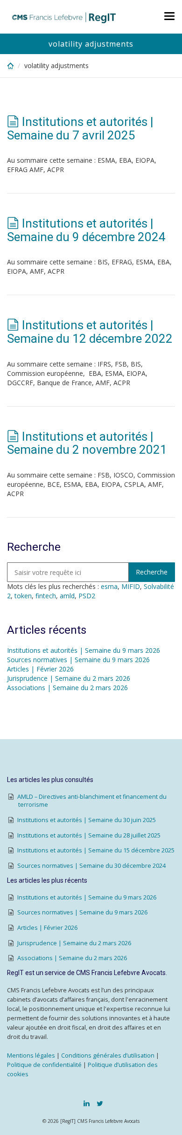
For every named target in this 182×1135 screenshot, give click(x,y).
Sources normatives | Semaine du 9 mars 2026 (78, 659)
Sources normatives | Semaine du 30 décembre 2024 (91, 866)
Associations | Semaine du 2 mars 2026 (67, 687)
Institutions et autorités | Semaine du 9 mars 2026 (83, 650)
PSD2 (86, 595)
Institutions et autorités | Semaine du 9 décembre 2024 (86, 230)
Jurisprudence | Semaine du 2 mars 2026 (68, 678)
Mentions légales (31, 1055)
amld (67, 595)
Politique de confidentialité (44, 1065)
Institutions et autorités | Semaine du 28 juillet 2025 (89, 835)
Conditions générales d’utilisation (107, 1055)
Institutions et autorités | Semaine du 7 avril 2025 (80, 128)
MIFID (130, 586)
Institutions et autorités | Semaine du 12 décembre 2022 (90, 332)
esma (109, 586)
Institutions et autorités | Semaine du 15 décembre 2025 (96, 850)
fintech (45, 595)
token (23, 595)
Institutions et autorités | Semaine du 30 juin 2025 (86, 820)
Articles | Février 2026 (40, 668)
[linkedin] (86, 1103)
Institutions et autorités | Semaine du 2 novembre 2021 (87, 443)
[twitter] (100, 1103)
